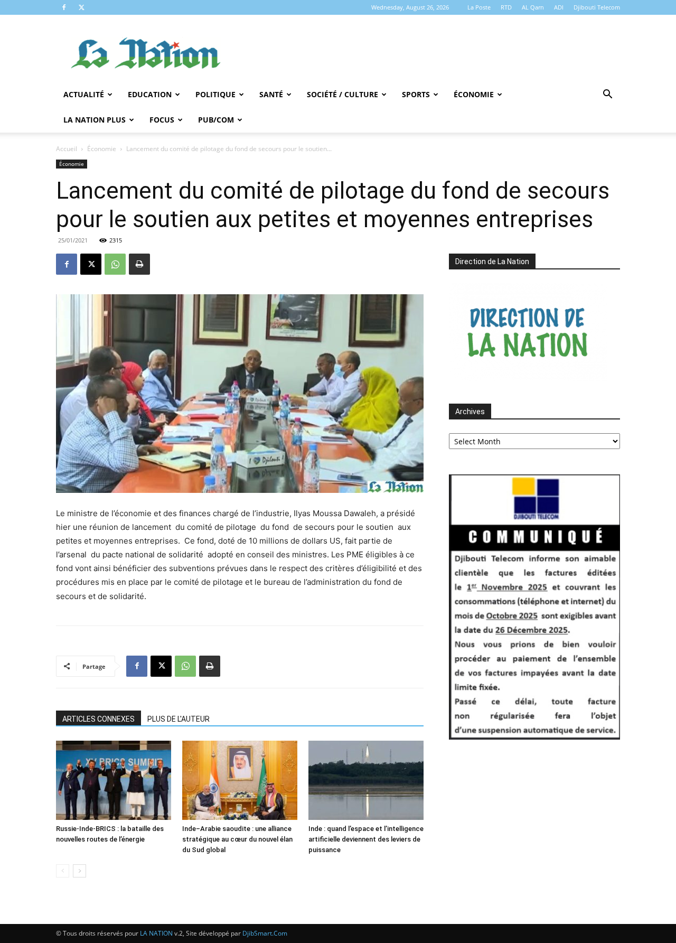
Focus (161, 120)
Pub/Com (216, 120)
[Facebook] (64, 7)
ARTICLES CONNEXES (98, 719)
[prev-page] (62, 870)
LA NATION (156, 933)
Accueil (66, 148)
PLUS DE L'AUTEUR (178, 719)
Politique (215, 94)
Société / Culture (342, 94)
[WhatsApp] (115, 264)
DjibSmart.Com (264, 933)
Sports (416, 94)
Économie (474, 94)
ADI (559, 7)
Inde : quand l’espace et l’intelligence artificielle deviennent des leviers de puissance (366, 839)
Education (150, 94)
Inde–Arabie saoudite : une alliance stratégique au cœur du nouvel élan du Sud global (237, 839)
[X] (81, 7)
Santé (271, 94)
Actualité (83, 94)
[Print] (139, 264)
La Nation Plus (94, 120)
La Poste (479, 7)
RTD (506, 7)
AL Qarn (533, 7)
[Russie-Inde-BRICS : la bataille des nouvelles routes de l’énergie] (113, 780)
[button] (607, 95)
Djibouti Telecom (597, 7)
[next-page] (79, 870)
